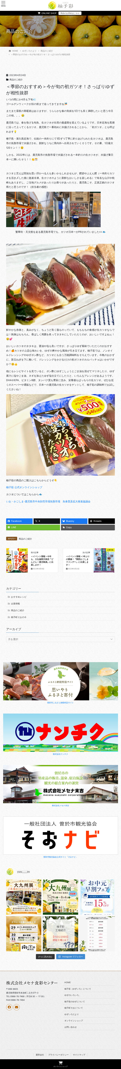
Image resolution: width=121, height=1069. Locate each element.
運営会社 (40, 1054)
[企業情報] (17, 559)
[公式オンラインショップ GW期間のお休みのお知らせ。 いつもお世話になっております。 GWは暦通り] (97, 933)
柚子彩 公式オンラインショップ (24, 487)
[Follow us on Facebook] (9, 1007)
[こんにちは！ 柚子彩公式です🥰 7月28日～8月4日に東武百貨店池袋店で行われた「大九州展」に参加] (23, 897)
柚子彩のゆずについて (74, 1001)
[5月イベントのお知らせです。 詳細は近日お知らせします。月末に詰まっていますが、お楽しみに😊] (23, 933)
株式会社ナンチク (60, 754)
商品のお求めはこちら (69, 13)
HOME (67, 982)
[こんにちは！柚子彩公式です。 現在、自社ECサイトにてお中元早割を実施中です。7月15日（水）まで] (97, 897)
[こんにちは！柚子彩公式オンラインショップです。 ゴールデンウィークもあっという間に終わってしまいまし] (60, 933)
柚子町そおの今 (18, 617)
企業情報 (15, 603)
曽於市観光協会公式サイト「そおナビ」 (60, 857)
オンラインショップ (73, 1020)
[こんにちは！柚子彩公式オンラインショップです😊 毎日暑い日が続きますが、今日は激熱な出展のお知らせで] (60, 897)
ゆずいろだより (71, 1014)
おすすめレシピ (18, 596)
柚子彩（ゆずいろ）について (77, 989)
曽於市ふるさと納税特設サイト (60, 702)
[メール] (16, 1007)
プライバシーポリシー (58, 1054)
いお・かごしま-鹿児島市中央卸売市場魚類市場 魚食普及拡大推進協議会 (48, 501)
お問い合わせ (70, 1027)
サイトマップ (79, 1054)
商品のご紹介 (16, 79)
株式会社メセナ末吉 (60, 805)
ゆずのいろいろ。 (72, 995)
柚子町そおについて (73, 1008)
